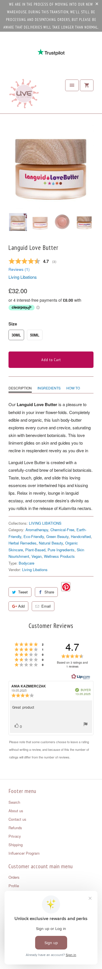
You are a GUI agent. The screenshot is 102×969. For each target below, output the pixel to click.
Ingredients (49, 387)
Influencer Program (24, 853)
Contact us (17, 819)
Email (46, 606)
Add (21, 606)
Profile (13, 885)
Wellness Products (59, 556)
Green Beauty (57, 536)
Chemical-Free (62, 529)
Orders (14, 877)
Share (49, 592)
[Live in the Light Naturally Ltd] (24, 95)
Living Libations (22, 277)
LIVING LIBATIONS (45, 523)
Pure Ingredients (61, 549)
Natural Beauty (51, 543)
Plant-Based (35, 549)
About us (15, 810)
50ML (34, 335)
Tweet (23, 592)
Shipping (15, 844)
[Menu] (72, 85)
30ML (16, 335)
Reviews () (19, 269)
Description (20, 387)
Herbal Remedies (22, 543)
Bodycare (26, 563)
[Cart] (87, 85)
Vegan (36, 556)
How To (73, 387)
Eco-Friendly (34, 536)
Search (14, 802)
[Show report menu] (85, 725)
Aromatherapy (37, 529)
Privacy (14, 836)
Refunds (15, 827)
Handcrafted (81, 536)
